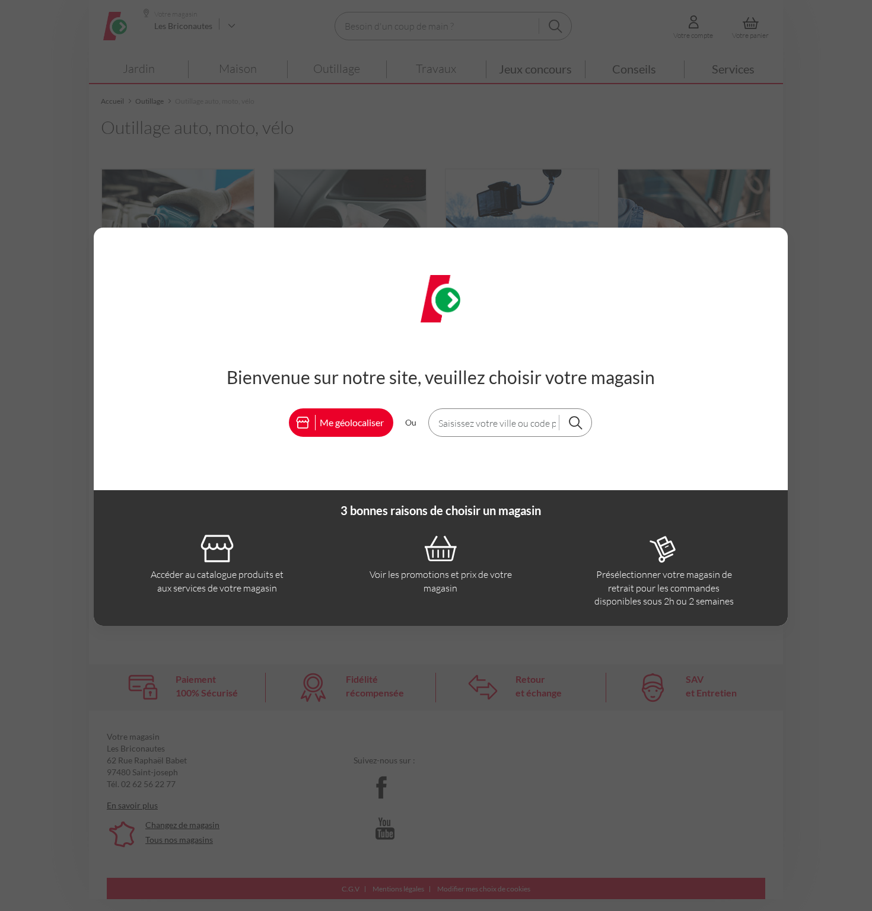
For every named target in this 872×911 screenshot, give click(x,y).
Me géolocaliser (352, 422)
